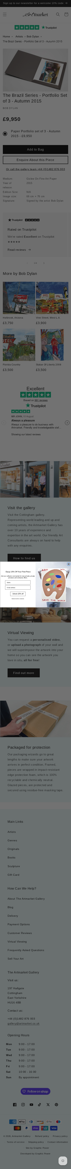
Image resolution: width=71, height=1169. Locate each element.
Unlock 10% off (17, 594)
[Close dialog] (68, 564)
